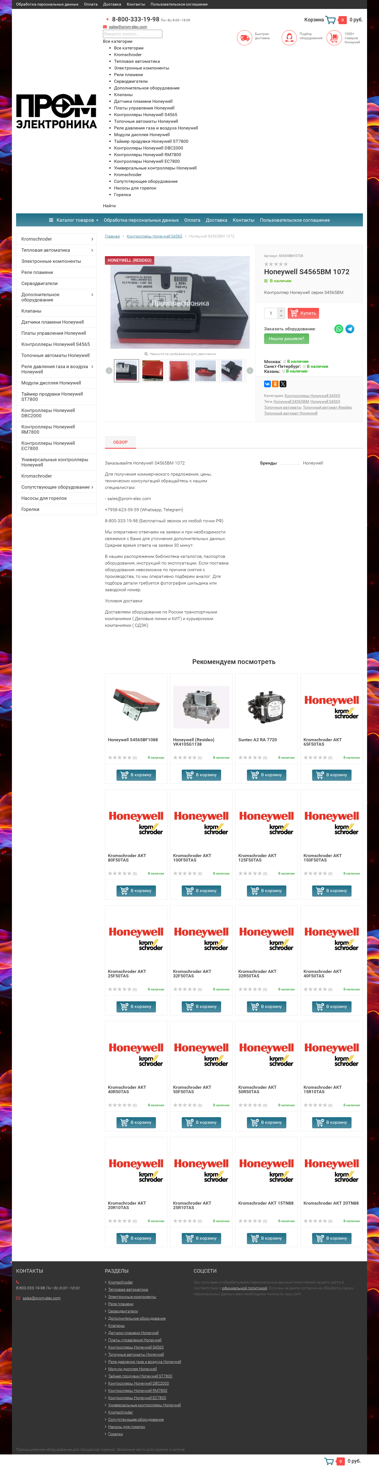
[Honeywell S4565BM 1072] (126, 370)
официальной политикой (244, 1288)
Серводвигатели (39, 283)
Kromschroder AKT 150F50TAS (323, 858)
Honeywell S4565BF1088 (133, 739)
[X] (283, 384)
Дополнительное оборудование (40, 297)
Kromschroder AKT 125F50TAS (257, 858)
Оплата (91, 4)
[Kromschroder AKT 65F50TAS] (332, 707)
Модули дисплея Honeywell (51, 383)
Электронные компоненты (51, 261)
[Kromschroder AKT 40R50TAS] (136, 1054)
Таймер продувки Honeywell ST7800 (52, 396)
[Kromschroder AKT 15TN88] (266, 1170)
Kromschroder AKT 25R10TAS (192, 1205)
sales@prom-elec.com (128, 26)
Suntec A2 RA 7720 (257, 739)
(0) (134, 758)
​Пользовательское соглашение (179, 4)
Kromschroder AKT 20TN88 (331, 1203)
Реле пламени (37, 272)
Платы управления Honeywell (53, 333)
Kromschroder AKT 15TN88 (266, 1203)
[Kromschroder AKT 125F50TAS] (266, 822)
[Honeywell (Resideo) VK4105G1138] (201, 707)
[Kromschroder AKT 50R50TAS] (266, 1054)
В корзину (141, 774)
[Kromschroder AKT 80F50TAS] (136, 822)
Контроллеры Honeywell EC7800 (48, 445)
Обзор (120, 442)
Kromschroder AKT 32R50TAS (257, 973)
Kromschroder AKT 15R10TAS (323, 1089)
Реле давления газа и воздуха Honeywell (54, 369)
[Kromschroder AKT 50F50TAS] (201, 1054)
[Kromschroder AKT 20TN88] (332, 1170)
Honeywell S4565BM (291, 401)
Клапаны (31, 311)
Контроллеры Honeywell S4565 (55, 344)
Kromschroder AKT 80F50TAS (127, 858)
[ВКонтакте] (267, 384)
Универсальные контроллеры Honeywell (54, 462)
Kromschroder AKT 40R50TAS (127, 1089)
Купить (308, 313)
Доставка (112, 4)
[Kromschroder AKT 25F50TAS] (136, 938)
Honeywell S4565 (325, 401)
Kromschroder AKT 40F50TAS (323, 973)
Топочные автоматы (283, 407)
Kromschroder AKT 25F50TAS (127, 973)
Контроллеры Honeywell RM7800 (48, 429)
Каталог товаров (74, 220)
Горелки (30, 509)
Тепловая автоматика (45, 250)
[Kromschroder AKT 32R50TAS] (266, 938)
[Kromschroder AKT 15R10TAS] (332, 1054)
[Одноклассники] (275, 384)
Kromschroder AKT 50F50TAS (192, 1089)
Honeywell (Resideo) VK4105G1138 (193, 742)
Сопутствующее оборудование (55, 487)
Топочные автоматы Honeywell (55, 355)
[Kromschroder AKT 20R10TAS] (136, 1170)
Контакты (136, 4)
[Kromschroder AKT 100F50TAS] (201, 822)
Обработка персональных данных (47, 4)
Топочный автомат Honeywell (290, 413)
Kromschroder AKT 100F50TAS (192, 858)
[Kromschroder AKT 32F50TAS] (201, 938)
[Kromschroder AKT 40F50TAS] (332, 938)
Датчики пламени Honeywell (52, 322)
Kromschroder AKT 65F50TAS (323, 742)
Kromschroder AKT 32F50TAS (192, 973)
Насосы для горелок (44, 498)
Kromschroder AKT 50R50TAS (257, 1089)
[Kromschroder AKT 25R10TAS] (201, 1170)
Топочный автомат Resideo (327, 407)
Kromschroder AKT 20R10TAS (127, 1205)
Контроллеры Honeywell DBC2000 (48, 413)
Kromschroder (36, 239)
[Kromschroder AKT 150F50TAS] (332, 822)
